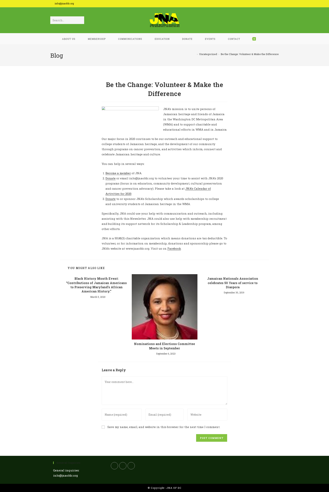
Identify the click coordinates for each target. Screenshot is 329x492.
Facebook (174, 248)
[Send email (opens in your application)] (276, 4)
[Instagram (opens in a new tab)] (271, 4)
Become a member (118, 173)
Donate (110, 178)
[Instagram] (131, 465)
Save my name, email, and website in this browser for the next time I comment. (163, 427)
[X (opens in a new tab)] (259, 4)
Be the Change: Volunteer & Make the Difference (250, 54)
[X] (114, 465)
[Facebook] (122, 465)
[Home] (195, 54)
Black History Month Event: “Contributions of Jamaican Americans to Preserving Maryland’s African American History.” (96, 284)
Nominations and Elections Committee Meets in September (164, 346)
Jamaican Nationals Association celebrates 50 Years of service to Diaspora (232, 282)
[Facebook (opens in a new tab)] (265, 4)
